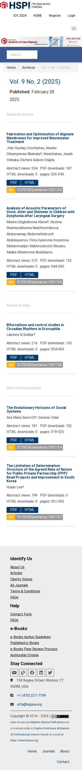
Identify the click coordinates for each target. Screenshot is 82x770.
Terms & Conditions (25, 591)
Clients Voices (21, 579)
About (65, 751)
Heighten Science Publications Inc (49, 722)
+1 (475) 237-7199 (31, 695)
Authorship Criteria (24, 655)
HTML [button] (30, 182)
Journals (48, 751)
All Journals (19, 585)
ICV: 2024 (20, 15)
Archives (28, 67)
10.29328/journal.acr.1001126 (39, 282)
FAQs (14, 597)
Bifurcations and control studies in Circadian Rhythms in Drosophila (35, 327)
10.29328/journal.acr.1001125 (39, 190)
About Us (17, 567)
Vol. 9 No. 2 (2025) (35, 81)
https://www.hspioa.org (24, 740)
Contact (63, 762)
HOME (37, 15)
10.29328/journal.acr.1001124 (39, 447)
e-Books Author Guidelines (30, 637)
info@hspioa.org (29, 704)
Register (55, 15)
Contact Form (21, 614)
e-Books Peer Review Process (33, 649)
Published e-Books (24, 643)
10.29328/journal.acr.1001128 (39, 365)
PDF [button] (13, 182)
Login (71, 15)
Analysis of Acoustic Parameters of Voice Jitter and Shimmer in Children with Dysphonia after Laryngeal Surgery (41, 212)
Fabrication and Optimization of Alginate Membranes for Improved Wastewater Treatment (40, 138)
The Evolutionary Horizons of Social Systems (36, 410)
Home (11, 67)
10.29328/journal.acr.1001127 (39, 517)
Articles (16, 573)
